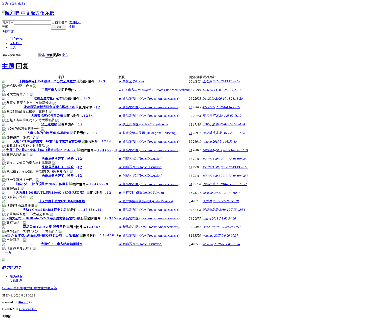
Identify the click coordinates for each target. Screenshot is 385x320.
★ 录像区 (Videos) (131, 81)
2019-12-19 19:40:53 (234, 159)
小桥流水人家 (212, 133)
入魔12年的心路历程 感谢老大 (48, 133)
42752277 (209, 107)
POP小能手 (211, 124)
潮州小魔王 (211, 184)
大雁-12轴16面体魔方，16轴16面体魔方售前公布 (47, 141)
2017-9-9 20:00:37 (226, 235)
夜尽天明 (209, 115)
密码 (5, 27)
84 (190, 184)
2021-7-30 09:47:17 (228, 227)
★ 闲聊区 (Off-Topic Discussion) (140, 158)
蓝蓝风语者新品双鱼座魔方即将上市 (49, 107)
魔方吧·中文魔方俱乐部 (40, 288)
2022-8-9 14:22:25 (230, 90)
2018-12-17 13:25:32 (233, 184)
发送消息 (16, 280)
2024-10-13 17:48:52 (226, 81)
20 (190, 81)
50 (190, 227)
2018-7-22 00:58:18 (226, 201)
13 (190, 107)
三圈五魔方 (49, 90)
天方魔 (207, 201)
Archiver (7, 288)
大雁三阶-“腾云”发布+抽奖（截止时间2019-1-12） (41, 150)
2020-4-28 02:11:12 (228, 115)
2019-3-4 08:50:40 (225, 141)
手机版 (18, 288)
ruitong (207, 141)
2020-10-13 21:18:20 (229, 98)
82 (190, 235)
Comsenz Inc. (28, 309)
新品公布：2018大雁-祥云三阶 (44, 226)
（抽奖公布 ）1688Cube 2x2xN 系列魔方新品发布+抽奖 (44, 218)
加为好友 (16, 276)
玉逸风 (207, 81)
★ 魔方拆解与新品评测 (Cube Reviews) (146, 201)
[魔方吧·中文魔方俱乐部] (28, 13)
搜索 (42, 55)
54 (190, 218)
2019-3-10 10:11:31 (235, 150)
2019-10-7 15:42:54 (232, 209)
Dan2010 (209, 98)
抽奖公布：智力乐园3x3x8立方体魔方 (42, 184)
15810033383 (211, 159)
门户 (16, 39)
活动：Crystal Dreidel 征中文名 (44, 209)
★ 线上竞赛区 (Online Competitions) (143, 124)
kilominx (208, 244)
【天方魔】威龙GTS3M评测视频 (61, 201)
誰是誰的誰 (211, 209)
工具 (13, 47)
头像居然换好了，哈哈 (58, 158)
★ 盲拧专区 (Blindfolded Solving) (141, 192)
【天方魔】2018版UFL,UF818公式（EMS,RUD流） (49, 192)
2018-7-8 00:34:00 (224, 218)
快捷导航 (8, 31)
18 (190, 90)
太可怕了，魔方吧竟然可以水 (62, 244)
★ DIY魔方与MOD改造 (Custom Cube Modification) (154, 90)
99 (190, 210)
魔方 (65, 55)
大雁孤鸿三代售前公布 (47, 115)
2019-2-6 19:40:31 (235, 133)
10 (116, 150)
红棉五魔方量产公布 (48, 98)
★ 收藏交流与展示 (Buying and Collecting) (147, 133)
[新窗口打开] (3, 82)
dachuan (208, 192)
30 (190, 116)
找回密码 (75, 22)
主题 (8, 66)
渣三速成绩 (49, 124)
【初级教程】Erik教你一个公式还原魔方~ (48, 81)
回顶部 (6, 316)
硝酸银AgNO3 (212, 150)
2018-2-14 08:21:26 (227, 244)
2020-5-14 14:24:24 (232, 124)
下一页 (6, 252)
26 (190, 98)
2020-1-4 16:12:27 (228, 107)
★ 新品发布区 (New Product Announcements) (149, 98)
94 (190, 150)
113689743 (210, 90)
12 (190, 124)
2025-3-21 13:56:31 (227, 192)
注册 (72, 27)
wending (208, 235)
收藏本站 (20, 3)
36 (190, 141)
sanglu (207, 218)
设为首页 (8, 3)
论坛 (16, 43)
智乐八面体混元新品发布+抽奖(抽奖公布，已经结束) (42, 235)
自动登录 (61, 22)
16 (190, 192)
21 (190, 133)
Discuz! (23, 302)
